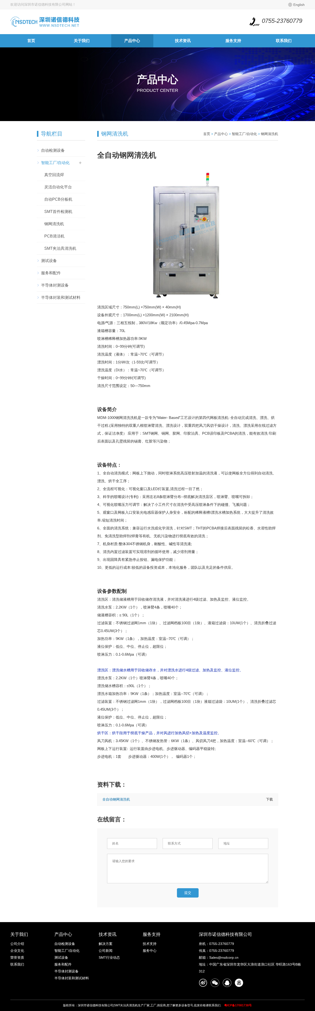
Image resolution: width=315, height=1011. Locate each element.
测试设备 (49, 261)
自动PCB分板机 (58, 199)
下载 (269, 799)
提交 (187, 893)
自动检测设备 (53, 150)
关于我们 (82, 41)
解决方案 (105, 944)
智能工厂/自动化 (55, 163)
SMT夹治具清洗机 (60, 248)
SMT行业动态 (109, 957)
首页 (31, 41)
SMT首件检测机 (58, 211)
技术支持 (150, 944)
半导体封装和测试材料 (60, 297)
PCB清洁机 (54, 236)
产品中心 (132, 41)
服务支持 (233, 41)
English (299, 5)
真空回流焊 (54, 175)
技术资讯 (183, 41)
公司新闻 (105, 951)
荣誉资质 (17, 957)
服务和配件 (51, 273)
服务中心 (150, 951)
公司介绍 (17, 944)
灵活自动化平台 (58, 187)
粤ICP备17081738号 (238, 1005)
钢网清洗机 (54, 224)
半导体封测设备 (55, 285)
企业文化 (17, 951)
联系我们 (284, 41)
